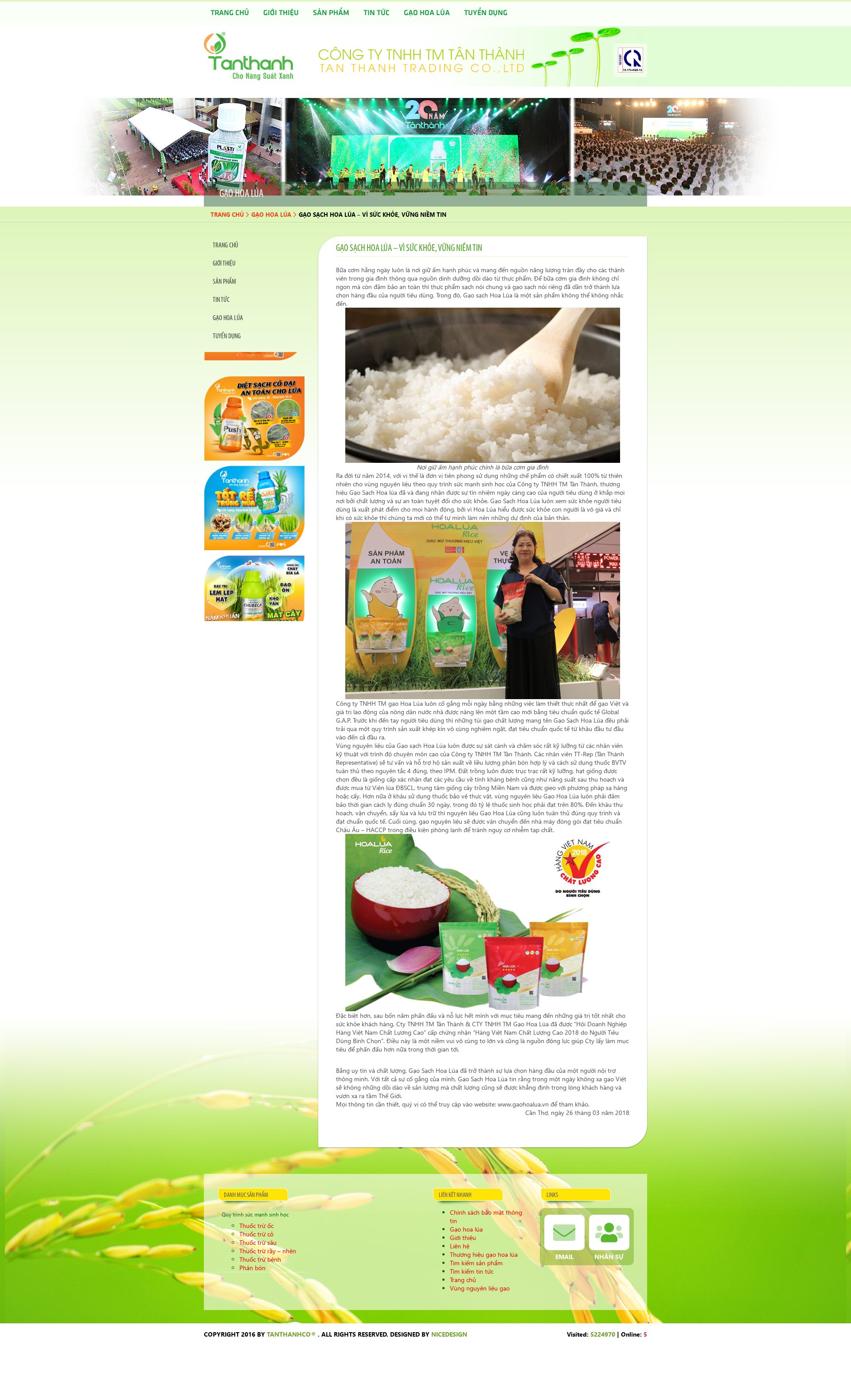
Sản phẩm (331, 13)
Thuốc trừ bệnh (260, 1259)
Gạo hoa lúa (427, 13)
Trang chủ (230, 13)
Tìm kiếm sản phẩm (476, 1263)
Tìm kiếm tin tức (471, 1271)
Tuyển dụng (485, 13)
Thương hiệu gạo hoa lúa (484, 1254)
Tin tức (376, 13)
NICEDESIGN (449, 1334)
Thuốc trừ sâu (258, 1242)
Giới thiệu (281, 13)
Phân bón (252, 1267)
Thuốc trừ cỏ (256, 1234)
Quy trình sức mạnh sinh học (255, 1214)
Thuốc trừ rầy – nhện (267, 1251)
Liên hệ (459, 1246)
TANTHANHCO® (291, 1334)
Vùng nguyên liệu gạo (480, 1288)
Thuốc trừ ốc (256, 1225)
